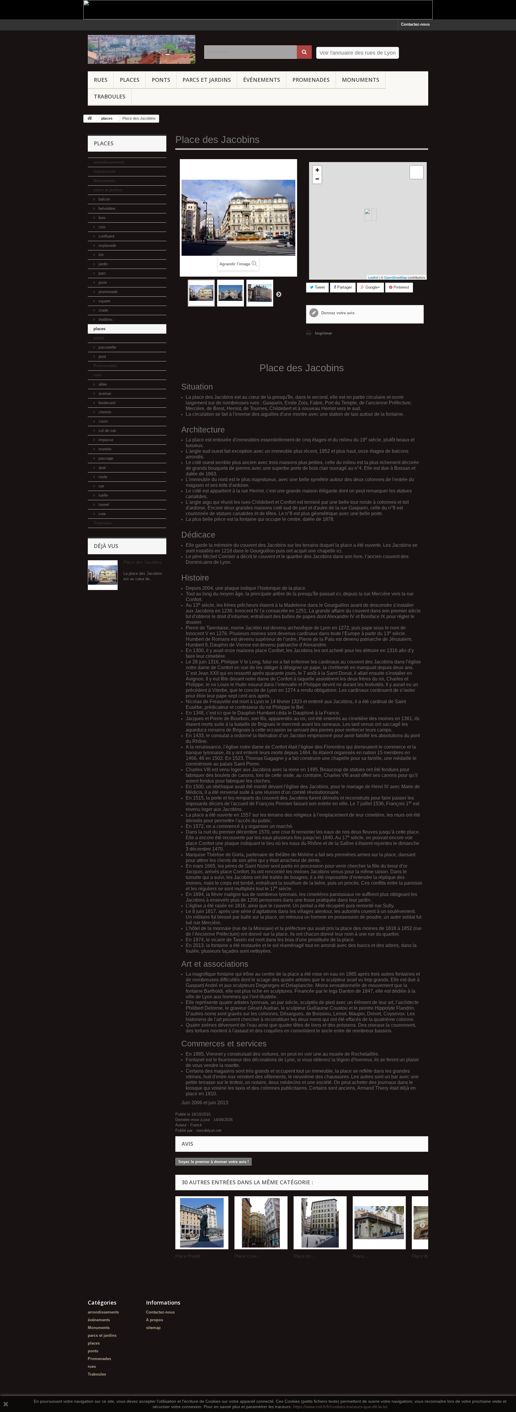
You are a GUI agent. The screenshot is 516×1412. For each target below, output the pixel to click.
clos (101, 227)
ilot (100, 254)
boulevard (106, 403)
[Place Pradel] (201, 1222)
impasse (105, 440)
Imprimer (323, 333)
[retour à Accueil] (89, 118)
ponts (161, 79)
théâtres (105, 319)
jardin (102, 264)
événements (261, 79)
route (102, 477)
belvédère (106, 208)
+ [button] (317, 170)
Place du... (304, 1256)
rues (101, 79)
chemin (104, 412)
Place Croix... (247, 1256)
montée (104, 449)
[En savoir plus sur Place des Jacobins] (103, 575)
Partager (344, 287)
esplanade (106, 245)
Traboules (109, 96)
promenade (107, 292)
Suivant (279, 294)
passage (105, 458)
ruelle (102, 495)
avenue (104, 393)
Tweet (319, 287)
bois (101, 217)
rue (100, 486)
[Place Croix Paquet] (261, 1222)
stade (102, 310)
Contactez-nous (415, 24)
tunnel (103, 504)
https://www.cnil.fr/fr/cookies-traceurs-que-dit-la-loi (340, 1406)
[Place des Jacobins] (201, 293)
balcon (103, 199)
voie (101, 514)
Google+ (372, 287)
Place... (360, 1256)
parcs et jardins (206, 79)
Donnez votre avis (337, 313)
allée (102, 384)
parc (101, 273)
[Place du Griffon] (320, 1222)
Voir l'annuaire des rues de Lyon (358, 53)
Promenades (311, 79)
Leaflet (373, 277)
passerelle (106, 347)
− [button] (317, 179)
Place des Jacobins (142, 562)
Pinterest (400, 287)
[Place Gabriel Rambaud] (379, 1222)
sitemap (153, 1327)
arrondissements (109, 162)
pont (101, 356)
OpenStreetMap (395, 277)
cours (102, 421)
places (129, 79)
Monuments (360, 79)
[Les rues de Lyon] (141, 49)
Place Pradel (187, 1256)
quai (101, 467)
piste (102, 282)
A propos (154, 1320)
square (103, 301)
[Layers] (416, 172)
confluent (105, 236)
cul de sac (106, 430)
